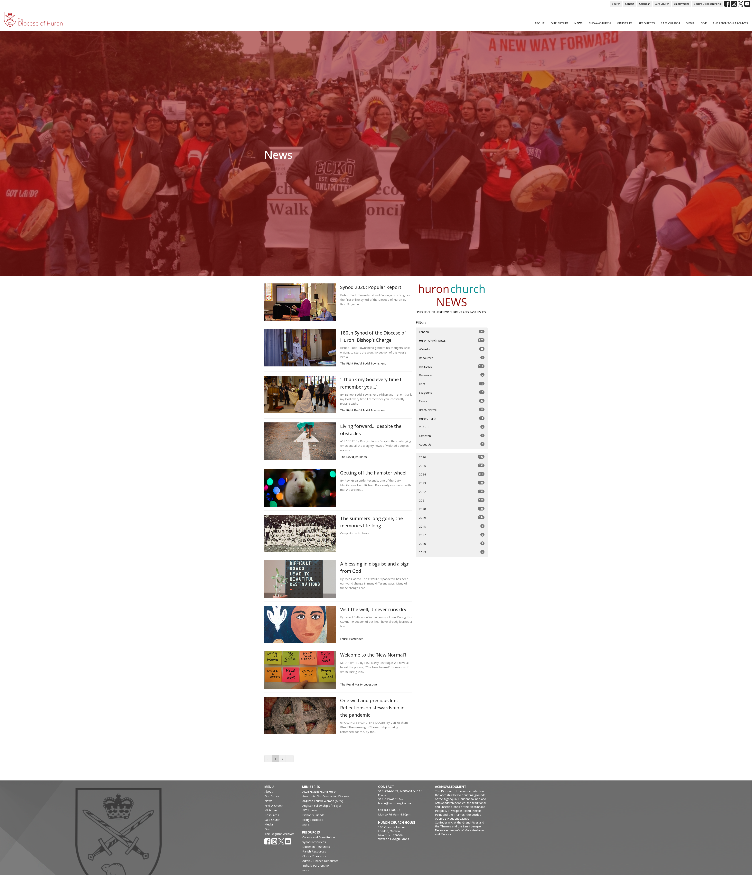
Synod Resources (314, 842)
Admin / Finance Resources (320, 861)
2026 (451, 457)
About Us (451, 444)
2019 (451, 517)
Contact (629, 3)
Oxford (451, 427)
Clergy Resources (314, 856)
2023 (451, 483)
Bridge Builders (312, 820)
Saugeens (451, 392)
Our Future (559, 23)
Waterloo (451, 349)
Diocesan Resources (316, 847)
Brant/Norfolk (451, 410)
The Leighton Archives (730, 23)
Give (703, 23)
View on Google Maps (393, 839)
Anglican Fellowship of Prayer (322, 805)
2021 (451, 500)
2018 (451, 526)
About (539, 23)
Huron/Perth (451, 418)
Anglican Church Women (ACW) (322, 801)
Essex (451, 401)
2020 (451, 509)
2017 (451, 535)
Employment (681, 3)
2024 (451, 474)
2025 (451, 466)
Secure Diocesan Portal (707, 3)
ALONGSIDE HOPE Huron (319, 791)
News (578, 23)
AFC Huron (309, 810)
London (451, 332)
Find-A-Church (599, 23)
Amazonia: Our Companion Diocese (325, 796)
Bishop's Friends (313, 815)
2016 (451, 543)
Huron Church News (451, 340)
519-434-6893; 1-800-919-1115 (400, 791)
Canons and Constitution (318, 837)
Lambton (451, 436)
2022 (451, 492)
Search (616, 3)
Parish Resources (314, 851)
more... (306, 824)
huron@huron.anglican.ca (394, 803)
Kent (451, 384)
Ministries (625, 23)
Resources (646, 23)
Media (690, 23)
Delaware (451, 375)
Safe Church (662, 3)
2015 (451, 552)
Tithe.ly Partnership (315, 865)
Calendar (644, 3)
